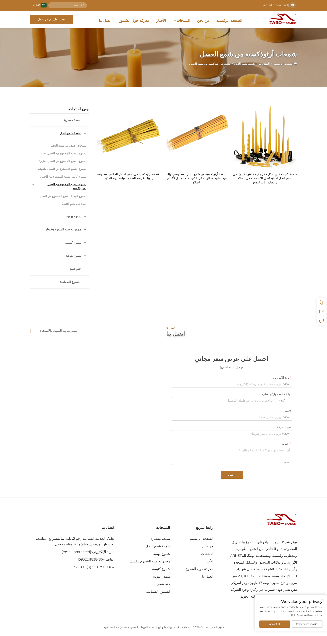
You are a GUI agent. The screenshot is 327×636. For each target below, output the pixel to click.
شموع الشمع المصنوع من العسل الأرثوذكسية (66, 186)
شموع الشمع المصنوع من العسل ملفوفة (62, 169)
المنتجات (183, 20)
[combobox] (284, 400)
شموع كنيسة (73, 242)
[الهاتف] (321, 302)
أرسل (231, 474)
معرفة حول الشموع (133, 20)
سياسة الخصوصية (113, 627)
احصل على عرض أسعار (51, 19)
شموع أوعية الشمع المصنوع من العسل (63, 176)
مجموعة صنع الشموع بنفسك (63, 229)
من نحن (203, 20)
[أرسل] (83, 5)
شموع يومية (73, 216)
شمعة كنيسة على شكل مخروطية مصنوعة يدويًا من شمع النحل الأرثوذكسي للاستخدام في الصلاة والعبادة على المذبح (265, 178)
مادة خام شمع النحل (74, 204)
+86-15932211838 (91, 559)
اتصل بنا (105, 20)
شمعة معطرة (72, 120)
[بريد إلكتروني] (321, 311)
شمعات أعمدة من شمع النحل (68, 145)
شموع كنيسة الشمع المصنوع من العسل (62, 196)
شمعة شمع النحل (244, 63)
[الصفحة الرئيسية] (283, 19)
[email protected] (275, 5)
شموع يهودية (73, 255)
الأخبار (161, 20)
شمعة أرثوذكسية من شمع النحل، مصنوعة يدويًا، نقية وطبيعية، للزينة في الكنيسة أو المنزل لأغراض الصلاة (196, 178)
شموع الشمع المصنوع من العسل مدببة (63, 153)
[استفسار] (321, 320)
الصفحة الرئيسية (229, 20)
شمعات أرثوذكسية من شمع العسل (209, 63)
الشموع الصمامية (70, 282)
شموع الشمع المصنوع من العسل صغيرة (62, 161)
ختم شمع (75, 268)
